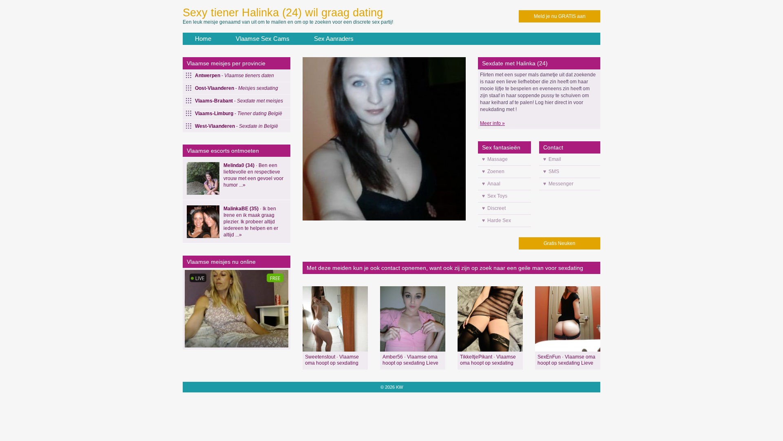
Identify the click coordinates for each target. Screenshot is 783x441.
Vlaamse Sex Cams (263, 38)
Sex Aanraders (334, 38)
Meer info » (492, 123)
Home (203, 38)
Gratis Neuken (559, 243)
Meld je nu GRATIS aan (560, 16)
